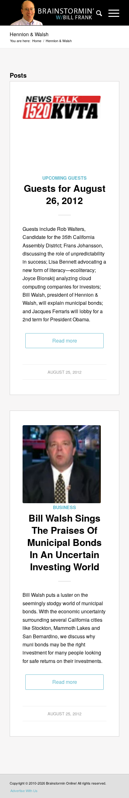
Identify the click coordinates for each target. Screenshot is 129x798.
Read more (64, 340)
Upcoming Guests (64, 178)
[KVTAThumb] (62, 135)
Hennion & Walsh (29, 34)
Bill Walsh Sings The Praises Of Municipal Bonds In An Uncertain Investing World (64, 542)
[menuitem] (96, 12)
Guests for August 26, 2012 (65, 194)
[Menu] (110, 12)
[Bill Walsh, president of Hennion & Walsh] (62, 464)
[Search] (96, 12)
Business (64, 507)
